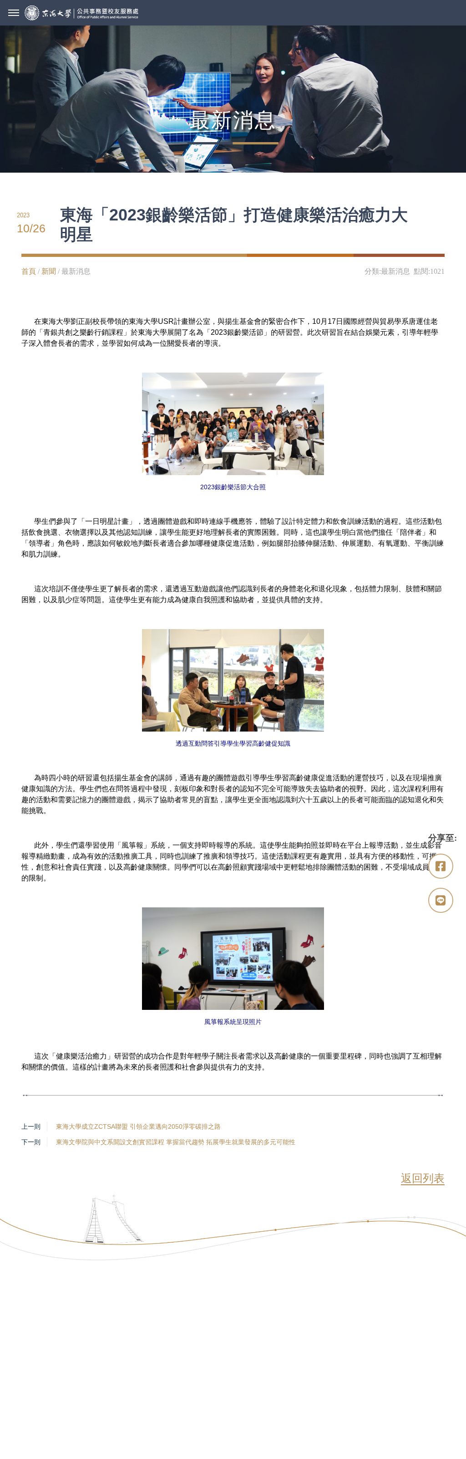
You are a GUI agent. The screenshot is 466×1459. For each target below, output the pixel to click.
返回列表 (423, 1178)
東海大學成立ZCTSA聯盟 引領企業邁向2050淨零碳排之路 (138, 1126)
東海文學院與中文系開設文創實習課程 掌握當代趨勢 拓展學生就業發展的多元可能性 (175, 1142)
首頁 (28, 271)
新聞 (48, 271)
